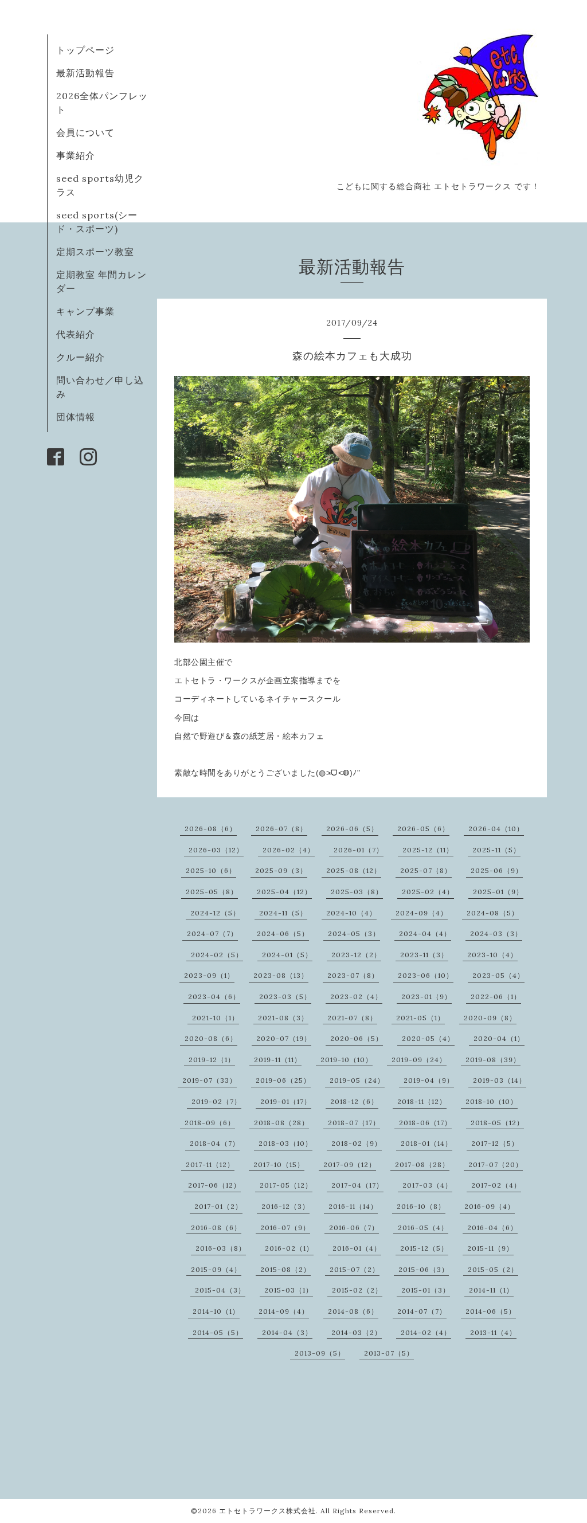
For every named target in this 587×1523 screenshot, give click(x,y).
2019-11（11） (278, 1059)
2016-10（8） (421, 1206)
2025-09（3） (281, 870)
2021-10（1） (215, 1017)
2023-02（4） (356, 996)
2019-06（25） (283, 1080)
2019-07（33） (209, 1080)
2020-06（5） (356, 1038)
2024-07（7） (212, 933)
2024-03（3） (496, 933)
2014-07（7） (422, 1311)
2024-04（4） (425, 933)
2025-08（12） (353, 870)
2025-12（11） (427, 849)
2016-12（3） (285, 1206)
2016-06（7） (354, 1227)
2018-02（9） (356, 1143)
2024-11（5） (283, 913)
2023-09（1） (209, 975)
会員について (85, 132)
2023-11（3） (424, 954)
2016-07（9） (285, 1227)
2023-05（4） (498, 975)
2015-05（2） (493, 1269)
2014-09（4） (284, 1311)
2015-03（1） (288, 1290)
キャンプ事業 (85, 311)
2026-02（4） (289, 849)
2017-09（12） (349, 1164)
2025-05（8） (212, 891)
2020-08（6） (211, 1038)
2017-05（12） (286, 1185)
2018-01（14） (426, 1143)
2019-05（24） (357, 1080)
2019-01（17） (285, 1101)
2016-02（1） (289, 1248)
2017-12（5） (495, 1143)
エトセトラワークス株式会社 (267, 1510)
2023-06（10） (425, 975)
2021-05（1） (420, 1017)
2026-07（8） (281, 828)
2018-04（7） (215, 1143)
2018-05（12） (497, 1122)
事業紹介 (75, 155)
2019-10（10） (346, 1059)
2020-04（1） (499, 1038)
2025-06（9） (497, 870)
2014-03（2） (356, 1332)
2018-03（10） (285, 1143)
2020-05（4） (428, 1038)
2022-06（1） (496, 996)
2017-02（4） (496, 1185)
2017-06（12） (214, 1185)
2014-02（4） (426, 1332)
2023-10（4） (492, 954)
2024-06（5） (283, 933)
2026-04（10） (496, 828)
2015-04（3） (220, 1290)
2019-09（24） (419, 1059)
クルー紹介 (80, 357)
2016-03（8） (220, 1248)
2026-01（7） (358, 849)
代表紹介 (75, 334)
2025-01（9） (498, 891)
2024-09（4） (422, 913)
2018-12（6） (354, 1101)
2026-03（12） (216, 849)
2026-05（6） (423, 828)
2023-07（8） (353, 975)
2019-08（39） (493, 1059)
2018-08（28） (281, 1122)
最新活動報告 (85, 73)
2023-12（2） (356, 954)
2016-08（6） (216, 1227)
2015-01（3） (425, 1290)
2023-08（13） (280, 975)
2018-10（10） (491, 1101)
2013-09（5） (320, 1353)
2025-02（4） (428, 891)
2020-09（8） (490, 1017)
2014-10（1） (216, 1311)
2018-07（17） (354, 1122)
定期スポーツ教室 (95, 251)
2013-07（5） (389, 1353)
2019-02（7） (216, 1101)
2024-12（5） (215, 913)
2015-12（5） (424, 1248)
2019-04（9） (429, 1080)
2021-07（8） (352, 1017)
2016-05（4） (423, 1227)
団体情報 (75, 416)
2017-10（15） (278, 1164)
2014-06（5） (490, 1311)
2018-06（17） (425, 1122)
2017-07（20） (495, 1164)
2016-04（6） (492, 1227)
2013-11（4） (493, 1332)
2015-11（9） (490, 1248)
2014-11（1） (491, 1290)
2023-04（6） (214, 996)
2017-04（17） (357, 1185)
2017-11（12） (210, 1164)
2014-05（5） (218, 1332)
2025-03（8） (357, 891)
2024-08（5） (493, 913)
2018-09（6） (210, 1122)
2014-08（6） (353, 1311)
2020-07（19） (283, 1038)
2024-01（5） (287, 954)
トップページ (85, 50)
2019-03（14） (499, 1080)
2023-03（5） (285, 996)
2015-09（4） (216, 1269)
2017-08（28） (422, 1164)
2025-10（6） (211, 870)
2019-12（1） (212, 1059)
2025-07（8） (426, 870)
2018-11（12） (422, 1101)
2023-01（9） (426, 996)
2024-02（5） (217, 954)
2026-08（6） (211, 828)
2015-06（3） (423, 1269)
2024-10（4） (351, 913)
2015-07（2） (354, 1269)
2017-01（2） (218, 1206)
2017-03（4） (427, 1185)
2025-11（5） (496, 849)
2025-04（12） (284, 891)
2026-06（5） (352, 828)
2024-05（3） (354, 933)
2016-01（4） (356, 1248)
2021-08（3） (283, 1017)
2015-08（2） (285, 1269)
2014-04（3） (287, 1332)
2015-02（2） (357, 1290)
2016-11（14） (353, 1206)
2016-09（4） (489, 1206)
